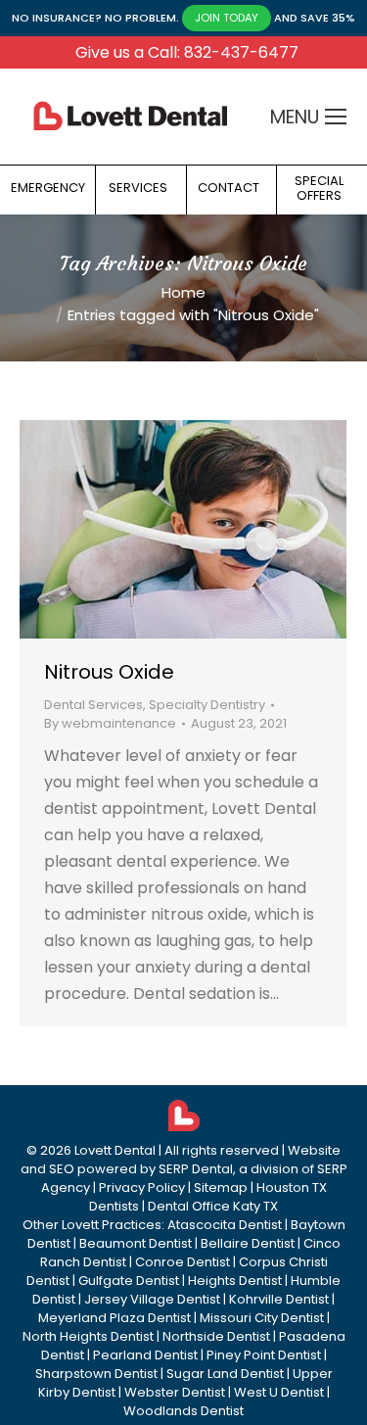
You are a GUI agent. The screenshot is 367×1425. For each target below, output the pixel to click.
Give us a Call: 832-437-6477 (186, 52)
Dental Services (93, 704)
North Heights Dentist (88, 1336)
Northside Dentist (216, 1336)
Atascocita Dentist (224, 1224)
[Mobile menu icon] (335, 116)
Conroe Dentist (182, 1262)
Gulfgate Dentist (128, 1280)
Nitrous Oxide (109, 672)
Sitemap (221, 1187)
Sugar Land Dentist (225, 1373)
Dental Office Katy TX (213, 1206)
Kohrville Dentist (279, 1299)
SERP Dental (196, 1169)
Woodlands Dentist (183, 1410)
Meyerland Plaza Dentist (114, 1317)
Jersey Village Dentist (152, 1299)
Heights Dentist (235, 1280)
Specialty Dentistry (207, 704)
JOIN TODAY (226, 17)
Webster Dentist (174, 1392)
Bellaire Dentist (248, 1243)
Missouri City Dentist (262, 1317)
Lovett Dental (115, 1150)
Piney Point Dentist (263, 1355)
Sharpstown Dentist (96, 1373)
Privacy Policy (142, 1187)
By (110, 723)
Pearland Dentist (145, 1355)
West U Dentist (279, 1392)
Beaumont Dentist (135, 1243)
